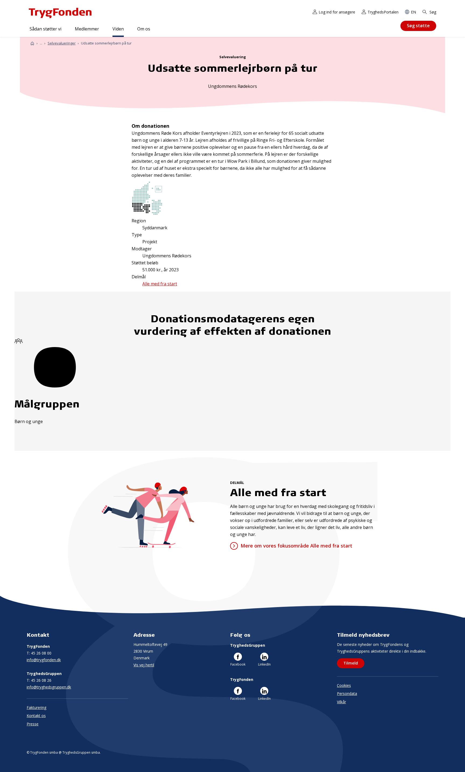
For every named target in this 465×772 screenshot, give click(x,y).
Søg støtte (418, 26)
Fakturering (36, 707)
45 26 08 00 (39, 653)
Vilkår (341, 701)
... (41, 43)
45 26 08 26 (39, 680)
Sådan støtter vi (45, 29)
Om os (143, 29)
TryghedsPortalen (383, 12)
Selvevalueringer (62, 43)
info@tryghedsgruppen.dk (49, 687)
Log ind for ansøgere (337, 12)
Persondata (347, 693)
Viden (118, 29)
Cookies (344, 685)
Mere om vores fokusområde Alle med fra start (296, 545)
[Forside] (32, 43)
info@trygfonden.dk (44, 659)
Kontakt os (36, 715)
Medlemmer (87, 29)
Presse (32, 723)
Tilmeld (350, 663)
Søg (432, 12)
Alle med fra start (159, 284)
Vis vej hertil (143, 664)
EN (413, 12)
